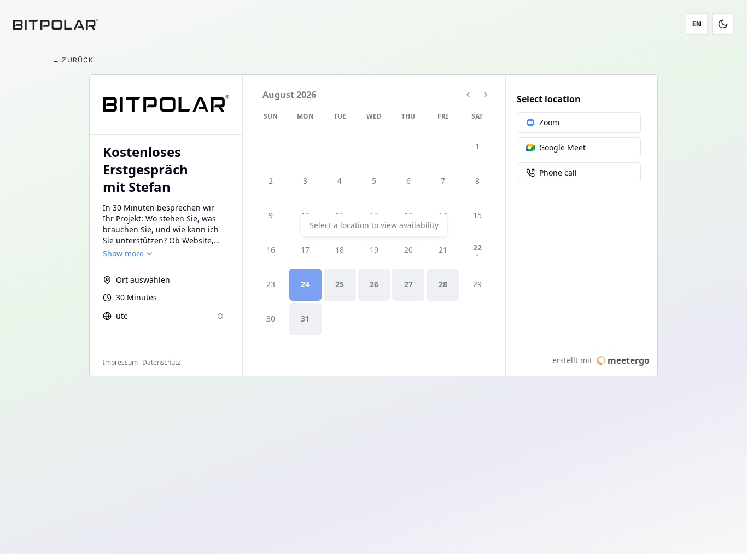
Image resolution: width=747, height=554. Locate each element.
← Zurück (73, 60)
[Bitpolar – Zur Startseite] (55, 24)
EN (697, 24)
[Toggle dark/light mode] (723, 24)
